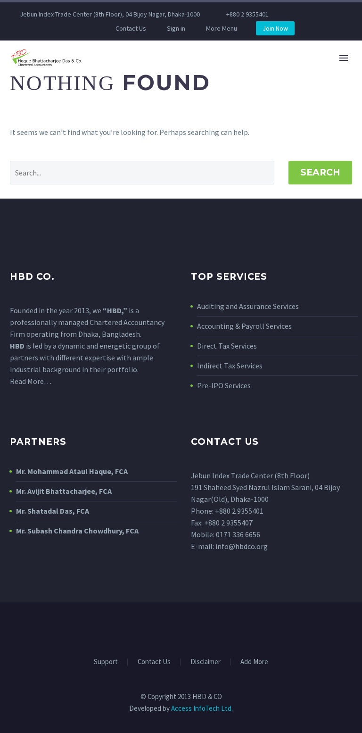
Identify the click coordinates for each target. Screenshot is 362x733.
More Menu (221, 28)
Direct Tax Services (227, 345)
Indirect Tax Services (230, 365)
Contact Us (130, 28)
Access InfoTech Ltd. (202, 708)
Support (106, 662)
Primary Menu (343, 58)
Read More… (30, 381)
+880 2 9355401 (247, 14)
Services (280, 87)
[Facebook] (15, 28)
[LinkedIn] (29, 28)
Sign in (176, 28)
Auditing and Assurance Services (248, 306)
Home (176, 87)
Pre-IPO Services (224, 385)
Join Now (275, 28)
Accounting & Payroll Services (244, 326)
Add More (254, 662)
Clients (332, 87)
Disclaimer (205, 662)
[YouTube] (57, 28)
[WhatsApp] (71, 28)
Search (320, 172)
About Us (225, 87)
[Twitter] (43, 28)
